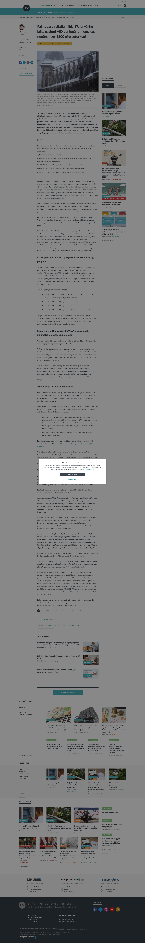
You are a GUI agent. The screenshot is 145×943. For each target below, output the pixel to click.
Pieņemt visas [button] (72, 474)
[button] (72, 480)
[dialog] (72, 471)
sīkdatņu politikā (90, 469)
